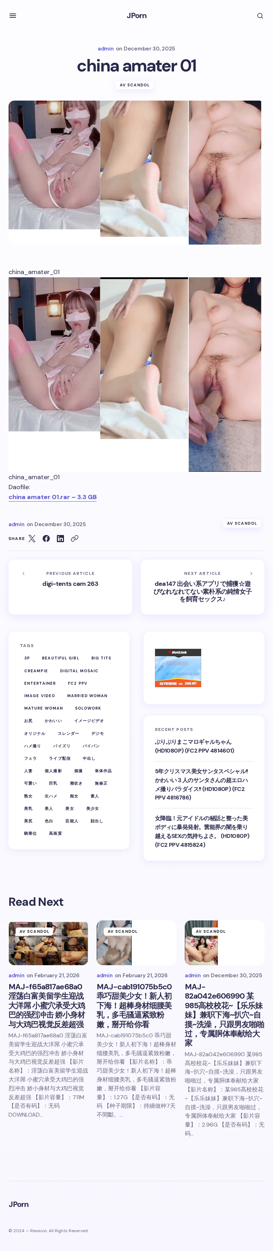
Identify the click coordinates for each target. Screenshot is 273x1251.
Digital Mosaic (79, 670)
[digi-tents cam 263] (70, 587)
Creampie (36, 670)
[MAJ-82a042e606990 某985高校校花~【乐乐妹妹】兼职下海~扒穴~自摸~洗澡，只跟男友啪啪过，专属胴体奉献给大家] (224, 942)
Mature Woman (43, 708)
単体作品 (103, 770)
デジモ (97, 733)
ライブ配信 (60, 758)
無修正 (101, 783)
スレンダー (69, 733)
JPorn (137, 15)
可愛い (30, 783)
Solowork (88, 708)
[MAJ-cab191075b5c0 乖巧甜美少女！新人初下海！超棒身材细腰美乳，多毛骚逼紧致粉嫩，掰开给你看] (136, 942)
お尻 (28, 720)
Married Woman (87, 695)
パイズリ (61, 745)
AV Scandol (135, 84)
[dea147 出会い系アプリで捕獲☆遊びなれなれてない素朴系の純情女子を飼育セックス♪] (202, 587)
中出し (89, 758)
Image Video (39, 695)
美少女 (92, 808)
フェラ (30, 758)
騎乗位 (30, 833)
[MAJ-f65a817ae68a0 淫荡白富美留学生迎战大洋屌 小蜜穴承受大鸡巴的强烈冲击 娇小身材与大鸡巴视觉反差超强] (48, 942)
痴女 (74, 795)
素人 (95, 795)
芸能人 (71, 820)
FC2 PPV (77, 683)
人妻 (28, 770)
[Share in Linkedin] (60, 538)
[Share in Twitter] (32, 538)
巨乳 (53, 783)
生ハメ (51, 795)
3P (27, 658)
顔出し (97, 820)
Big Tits (101, 658)
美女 (69, 808)
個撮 (78, 770)
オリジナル (35, 733)
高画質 (55, 833)
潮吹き (76, 783)
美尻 (28, 820)
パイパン (91, 745)
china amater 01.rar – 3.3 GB (53, 497)
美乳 (28, 808)
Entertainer (40, 683)
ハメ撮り (32, 745)
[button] (13, 15)
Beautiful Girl (60, 658)
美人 (49, 808)
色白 (49, 820)
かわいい (53, 720)
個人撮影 (53, 770)
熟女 (28, 795)
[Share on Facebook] (46, 538)
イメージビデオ (89, 720)
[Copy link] (75, 538)
